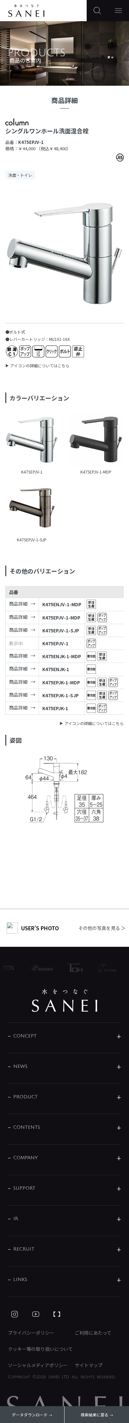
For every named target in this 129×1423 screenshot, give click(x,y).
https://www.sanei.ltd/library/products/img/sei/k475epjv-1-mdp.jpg (95, 440)
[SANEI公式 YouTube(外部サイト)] (35, 1314)
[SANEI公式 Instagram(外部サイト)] (14, 1314)
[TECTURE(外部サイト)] (57, 1314)
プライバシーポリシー (31, 1332)
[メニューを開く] (118, 10)
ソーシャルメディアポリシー (38, 1365)
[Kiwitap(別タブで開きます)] (104, 968)
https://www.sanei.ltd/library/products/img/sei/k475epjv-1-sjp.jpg (32, 508)
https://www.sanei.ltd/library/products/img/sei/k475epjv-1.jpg (32, 440)
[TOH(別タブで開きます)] (72, 968)
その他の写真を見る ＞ (102, 928)
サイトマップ (89, 1365)
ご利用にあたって (93, 1332)
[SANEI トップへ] (64, 1000)
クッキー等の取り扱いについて (40, 1349)
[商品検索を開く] (97, 10)
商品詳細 (18, 604)
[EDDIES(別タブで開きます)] (37, 968)
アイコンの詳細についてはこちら (39, 365)
